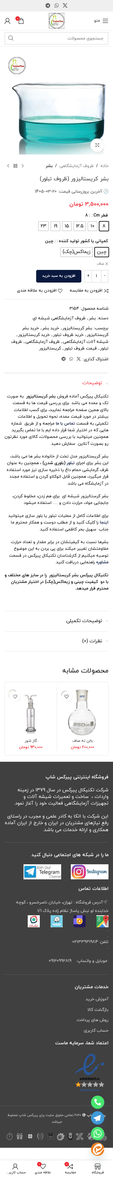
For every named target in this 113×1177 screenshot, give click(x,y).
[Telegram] (97, 1118)
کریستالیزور (50, 348)
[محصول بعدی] (8, 166)
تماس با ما (65, 423)
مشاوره (102, 562)
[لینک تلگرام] (48, 6)
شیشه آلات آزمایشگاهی (85, 342)
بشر (49, 166)
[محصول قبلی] (22, 166)
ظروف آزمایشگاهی (76, 166)
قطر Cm (100, 215)
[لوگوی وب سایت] (56, 20)
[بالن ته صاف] (82, 712)
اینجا (104, 522)
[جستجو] (11, 38)
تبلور (71, 463)
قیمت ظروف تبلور (80, 348)
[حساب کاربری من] (8, 21)
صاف (100, 263)
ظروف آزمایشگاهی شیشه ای (59, 318)
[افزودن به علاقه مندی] (66, 696)
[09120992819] (97, 1102)
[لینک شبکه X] (65, 6)
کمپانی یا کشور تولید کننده (83, 241)
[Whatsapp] (97, 1133)
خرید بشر (50, 328)
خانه (104, 166)
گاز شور (31, 741)
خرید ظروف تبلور (68, 335)
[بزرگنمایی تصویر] (97, 145)
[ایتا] (97, 1149)
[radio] (103, 226)
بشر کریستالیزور (77, 328)
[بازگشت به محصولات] (15, 166)
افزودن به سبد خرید (58, 276)
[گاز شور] (31, 712)
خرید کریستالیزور (34, 335)
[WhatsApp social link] (56, 6)
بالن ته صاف (82, 741)
